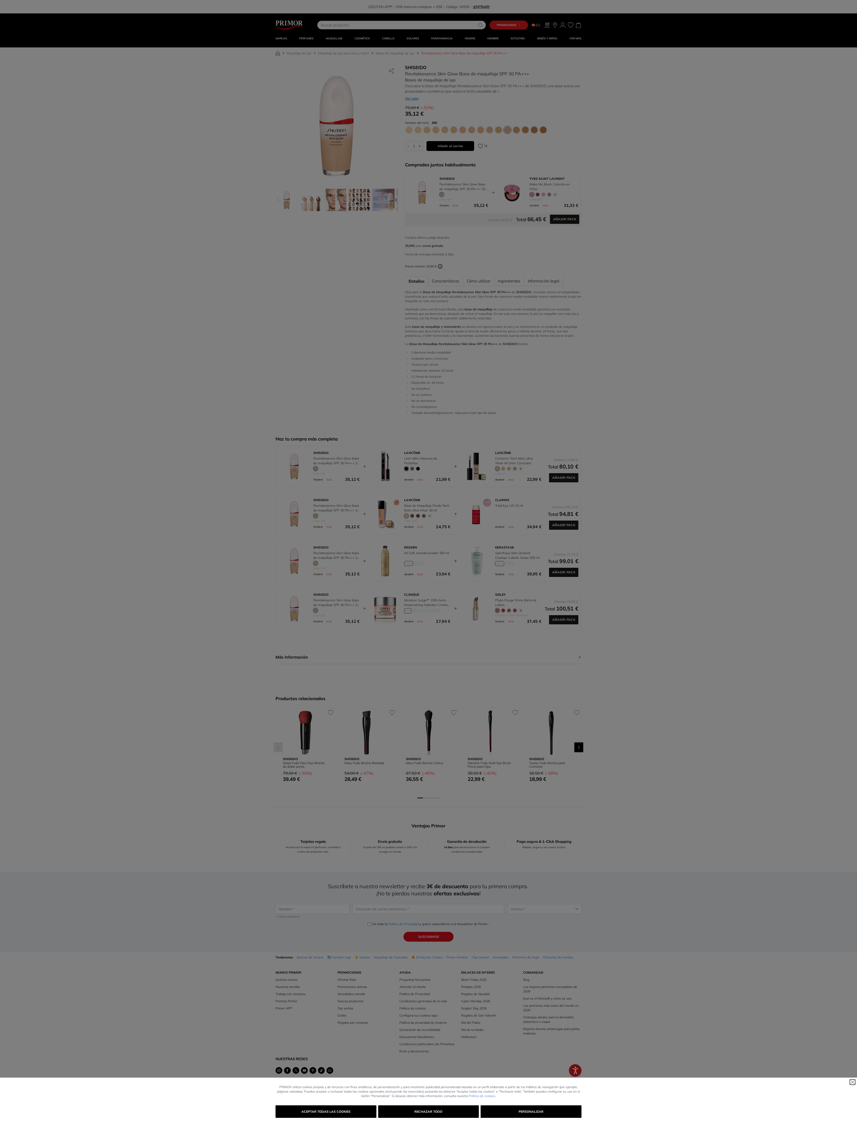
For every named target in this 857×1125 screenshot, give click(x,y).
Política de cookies (482, 1096)
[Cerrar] (852, 1082)
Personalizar (531, 1112)
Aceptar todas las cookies (325, 1112)
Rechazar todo (428, 1112)
